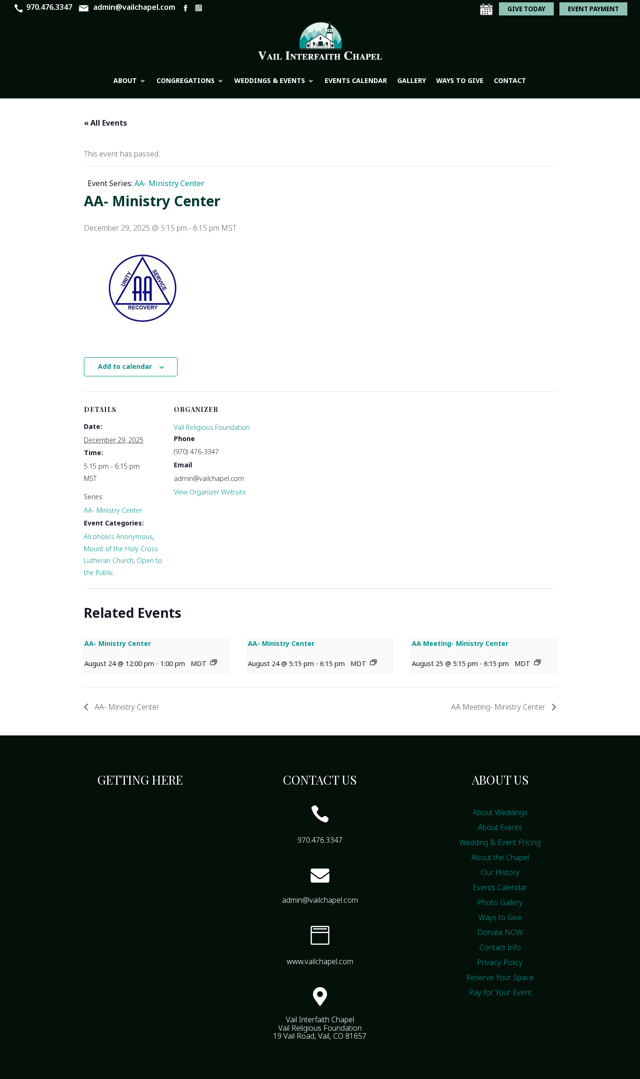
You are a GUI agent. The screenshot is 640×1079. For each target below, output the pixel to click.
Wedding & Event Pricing (500, 842)
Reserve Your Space (500, 977)
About (125, 80)
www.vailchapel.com (320, 961)
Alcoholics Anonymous (118, 536)
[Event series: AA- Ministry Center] (213, 662)
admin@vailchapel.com (134, 7)
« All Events (105, 123)
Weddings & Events (269, 80)
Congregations (185, 80)
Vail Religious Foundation (212, 427)
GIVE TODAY (526, 9)
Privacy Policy (500, 962)
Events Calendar (356, 80)
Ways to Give (460, 80)
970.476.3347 (49, 7)
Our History (500, 872)
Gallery (411, 80)
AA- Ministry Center (113, 510)
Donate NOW (500, 932)
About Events (500, 827)
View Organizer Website (210, 491)
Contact (510, 80)
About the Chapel (500, 857)
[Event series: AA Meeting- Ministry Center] (537, 662)
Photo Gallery (500, 902)
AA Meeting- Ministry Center (460, 643)
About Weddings (500, 812)
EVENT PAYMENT (593, 9)
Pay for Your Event (500, 992)
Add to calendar (125, 366)
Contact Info (500, 947)
